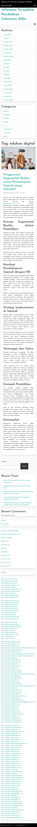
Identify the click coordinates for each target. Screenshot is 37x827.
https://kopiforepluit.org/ (8, 614)
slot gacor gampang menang (9, 530)
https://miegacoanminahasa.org (10, 704)
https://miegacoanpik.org (27, 686)
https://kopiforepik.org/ (8, 612)
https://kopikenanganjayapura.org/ (11, 589)
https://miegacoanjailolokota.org (11, 789)
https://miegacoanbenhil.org (9, 674)
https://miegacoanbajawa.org (10, 741)
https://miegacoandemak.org (9, 795)
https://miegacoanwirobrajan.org (11, 718)
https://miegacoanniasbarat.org (10, 755)
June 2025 (6, 67)
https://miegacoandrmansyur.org (10, 815)
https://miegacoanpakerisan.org (10, 811)
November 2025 (8, 49)
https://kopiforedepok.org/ (9, 628)
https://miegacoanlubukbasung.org (11, 692)
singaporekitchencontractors (11, 203)
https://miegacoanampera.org (10, 664)
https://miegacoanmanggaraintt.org (11, 753)
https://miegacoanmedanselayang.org (12, 714)
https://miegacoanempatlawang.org (11, 775)
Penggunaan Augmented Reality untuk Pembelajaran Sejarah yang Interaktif (17, 182)
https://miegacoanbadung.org (10, 759)
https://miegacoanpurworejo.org (10, 783)
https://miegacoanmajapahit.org (10, 722)
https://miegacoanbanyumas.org (10, 733)
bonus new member (6, 537)
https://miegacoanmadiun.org (10, 813)
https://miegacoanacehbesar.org (10, 763)
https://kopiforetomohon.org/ (10, 616)
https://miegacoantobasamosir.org (11, 767)
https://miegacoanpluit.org (9, 688)
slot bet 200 (5, 524)
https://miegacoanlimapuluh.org (10, 799)
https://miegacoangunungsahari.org (11, 805)
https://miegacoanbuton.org (9, 769)
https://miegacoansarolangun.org (11, 797)
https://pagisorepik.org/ (8, 593)
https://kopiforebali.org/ (8, 630)
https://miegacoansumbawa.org (10, 785)
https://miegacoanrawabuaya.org (11, 676)
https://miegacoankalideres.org (10, 682)
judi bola (3, 572)
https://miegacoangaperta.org (10, 716)
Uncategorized (7, 129)
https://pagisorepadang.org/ (9, 606)
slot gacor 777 (5, 545)
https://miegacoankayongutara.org (11, 727)
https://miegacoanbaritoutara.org (11, 781)
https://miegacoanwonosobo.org (10, 662)
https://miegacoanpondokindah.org (11, 678)
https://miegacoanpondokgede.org (11, 684)
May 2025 (6, 71)
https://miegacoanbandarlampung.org (12, 700)
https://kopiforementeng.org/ (9, 610)
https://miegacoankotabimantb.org (11, 672)
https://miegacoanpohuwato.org (10, 729)
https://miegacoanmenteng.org (10, 686)
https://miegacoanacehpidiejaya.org (11, 791)
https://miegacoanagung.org (26, 654)
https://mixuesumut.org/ (8, 638)
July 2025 (6, 63)
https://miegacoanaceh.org (26, 656)
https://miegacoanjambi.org (9, 702)
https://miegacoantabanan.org (10, 761)
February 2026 (7, 42)
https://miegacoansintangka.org (10, 739)
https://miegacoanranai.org (9, 658)
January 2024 (7, 96)
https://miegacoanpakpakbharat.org (12, 793)
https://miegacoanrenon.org (9, 648)
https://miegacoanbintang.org (10, 737)
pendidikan (6, 118)
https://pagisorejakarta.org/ (9, 597)
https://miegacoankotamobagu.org (11, 745)
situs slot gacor (5, 555)
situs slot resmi (5, 559)
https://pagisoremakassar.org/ (10, 595)
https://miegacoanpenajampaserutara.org (13, 696)
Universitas (6, 133)
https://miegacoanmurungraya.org (11, 747)
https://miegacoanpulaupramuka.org (12, 650)
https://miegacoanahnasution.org (11, 642)
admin (23, 192)
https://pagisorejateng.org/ (9, 608)
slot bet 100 (5, 552)
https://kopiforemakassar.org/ (10, 618)
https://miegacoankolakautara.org (11, 690)
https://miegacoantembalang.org (11, 720)
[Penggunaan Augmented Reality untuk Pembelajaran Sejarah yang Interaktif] (18, 158)
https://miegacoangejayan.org (10, 644)
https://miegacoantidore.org (9, 656)
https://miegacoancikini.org (26, 674)
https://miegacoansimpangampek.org (12, 777)
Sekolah (5, 122)
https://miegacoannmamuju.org (10, 751)
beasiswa (6, 111)
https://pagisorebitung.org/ (9, 604)
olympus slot (5, 541)
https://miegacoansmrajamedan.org (11, 817)
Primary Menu (35, 24)
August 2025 (7, 60)
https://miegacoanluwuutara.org (10, 765)
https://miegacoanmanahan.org (10, 725)
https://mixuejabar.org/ (8, 636)
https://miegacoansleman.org (9, 708)
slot (4, 125)
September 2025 (8, 56)
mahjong (3, 548)
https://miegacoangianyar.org (10, 706)
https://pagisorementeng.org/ (10, 600)
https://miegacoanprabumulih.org (11, 652)
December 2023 (8, 100)
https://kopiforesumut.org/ (9, 583)
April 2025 (6, 74)
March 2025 (7, 78)
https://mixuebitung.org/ (8, 587)
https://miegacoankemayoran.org (11, 670)
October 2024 (7, 93)
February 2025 (7, 82)
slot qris (3, 520)
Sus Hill (26, 825)
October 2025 (7, 53)
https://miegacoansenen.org (9, 668)
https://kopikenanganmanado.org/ (11, 626)
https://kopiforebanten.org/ (9, 579)
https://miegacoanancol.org (9, 807)
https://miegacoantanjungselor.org (11, 698)
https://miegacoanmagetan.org (10, 757)
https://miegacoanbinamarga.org (11, 666)
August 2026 (7, 34)
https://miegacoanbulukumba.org (11, 735)
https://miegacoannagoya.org (10, 710)
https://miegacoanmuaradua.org (10, 694)
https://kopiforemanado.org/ (9, 634)
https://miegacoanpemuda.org (10, 646)
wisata (5, 136)
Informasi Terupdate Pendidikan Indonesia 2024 (17, 14)
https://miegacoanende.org (9, 654)
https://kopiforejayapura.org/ (10, 585)
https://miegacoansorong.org (26, 702)
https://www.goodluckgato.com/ (10, 534)
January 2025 (7, 85)
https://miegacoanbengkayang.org (11, 801)
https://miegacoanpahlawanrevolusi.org (12, 809)
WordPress (13, 825)
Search (3, 461)
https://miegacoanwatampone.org (11, 779)
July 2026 (6, 38)
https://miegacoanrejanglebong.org (11, 771)
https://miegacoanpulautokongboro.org (12, 731)
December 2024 (8, 89)
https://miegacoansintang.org (26, 648)
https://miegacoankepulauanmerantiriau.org (14, 743)
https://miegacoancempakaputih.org (12, 803)
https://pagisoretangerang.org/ (10, 624)
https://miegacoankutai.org (9, 787)
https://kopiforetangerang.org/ (10, 591)
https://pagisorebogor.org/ (9, 622)
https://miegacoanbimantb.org (10, 749)
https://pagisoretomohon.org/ (10, 602)
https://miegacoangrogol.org (9, 680)
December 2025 (8, 45)
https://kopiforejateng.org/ (9, 581)
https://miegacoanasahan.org (10, 773)
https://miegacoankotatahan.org (11, 660)
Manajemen (6, 114)
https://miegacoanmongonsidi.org (11, 712)
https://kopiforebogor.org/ (9, 632)
